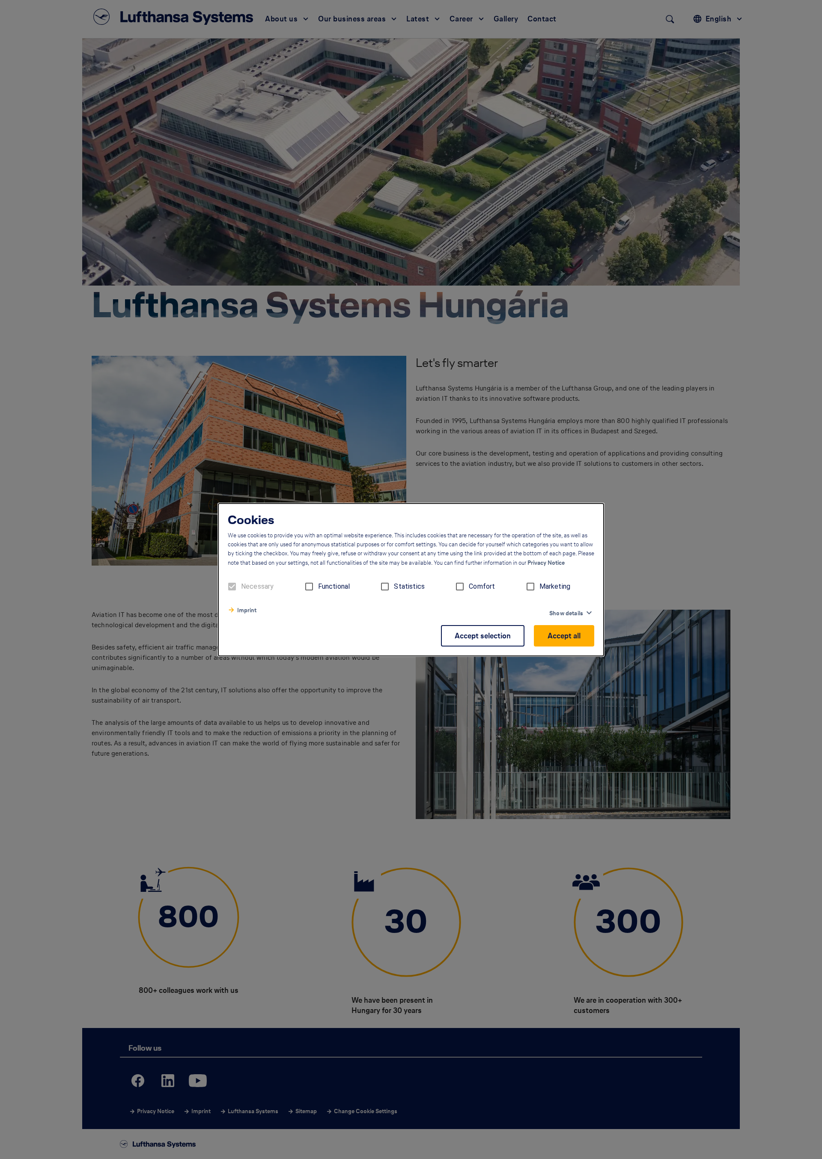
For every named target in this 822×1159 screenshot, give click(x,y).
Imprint (246, 610)
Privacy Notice (546, 563)
